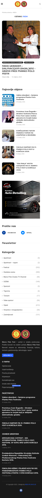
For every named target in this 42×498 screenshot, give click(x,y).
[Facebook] (21, 490)
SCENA (22, 282)
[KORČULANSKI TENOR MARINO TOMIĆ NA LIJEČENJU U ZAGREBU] (8, 136)
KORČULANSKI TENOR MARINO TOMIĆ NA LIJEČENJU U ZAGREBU (26, 133)
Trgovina (22, 291)
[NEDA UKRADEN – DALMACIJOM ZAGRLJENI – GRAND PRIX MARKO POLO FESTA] (21, 40)
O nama (6, 362)
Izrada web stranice (9, 384)
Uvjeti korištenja (7, 369)
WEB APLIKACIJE (30, 484)
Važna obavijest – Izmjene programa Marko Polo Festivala (27, 97)
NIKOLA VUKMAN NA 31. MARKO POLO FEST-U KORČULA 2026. (26, 149)
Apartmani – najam (22, 263)
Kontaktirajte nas (8, 380)
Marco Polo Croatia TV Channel (12, 62)
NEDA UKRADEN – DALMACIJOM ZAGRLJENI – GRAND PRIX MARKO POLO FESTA (18, 70)
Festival (22, 267)
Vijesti (22, 305)
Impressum (6, 376)
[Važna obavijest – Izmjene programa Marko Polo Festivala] (8, 100)
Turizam (22, 296)
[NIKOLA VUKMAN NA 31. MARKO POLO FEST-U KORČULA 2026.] (8, 152)
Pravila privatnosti (8, 373)
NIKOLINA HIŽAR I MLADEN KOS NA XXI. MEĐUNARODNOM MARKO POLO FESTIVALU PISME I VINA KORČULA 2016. (20, 470)
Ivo (8, 77)
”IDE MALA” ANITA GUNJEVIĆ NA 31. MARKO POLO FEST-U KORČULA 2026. (26, 167)
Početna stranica (7, 12)
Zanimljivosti (22, 315)
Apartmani (22, 258)
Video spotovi (29, 62)
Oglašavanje (6, 366)
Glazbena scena (22, 272)
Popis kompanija (8, 387)
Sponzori (22, 286)
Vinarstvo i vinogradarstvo (22, 310)
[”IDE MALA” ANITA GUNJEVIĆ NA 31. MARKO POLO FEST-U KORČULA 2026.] (8, 168)
